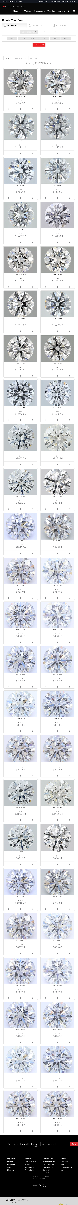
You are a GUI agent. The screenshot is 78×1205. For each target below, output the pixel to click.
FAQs (62, 1164)
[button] (74, 10)
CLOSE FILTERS (39, 44)
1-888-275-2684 (17, 1)
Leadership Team (30, 1161)
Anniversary (11, 1164)
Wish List (65, 1)
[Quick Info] (32, 109)
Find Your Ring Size (49, 1161)
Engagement (39, 11)
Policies (27, 1164)
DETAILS (34, 70)
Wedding (51, 11)
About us (28, 1159)
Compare (33, 58)
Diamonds (17, 11)
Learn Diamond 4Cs (49, 1164)
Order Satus (64, 1161)
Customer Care (48, 1159)
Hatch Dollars (57, 1)
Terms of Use (29, 1167)
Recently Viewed (20, 58)
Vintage (27, 11)
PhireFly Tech (15, 1202)
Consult (5, 1)
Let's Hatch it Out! (45, 1)
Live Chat (10, 1)
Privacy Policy (29, 1170)
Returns (63, 1159)
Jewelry (61, 11)
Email (62, 1170)
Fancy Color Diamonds (48, 32)
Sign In (73, 1)
